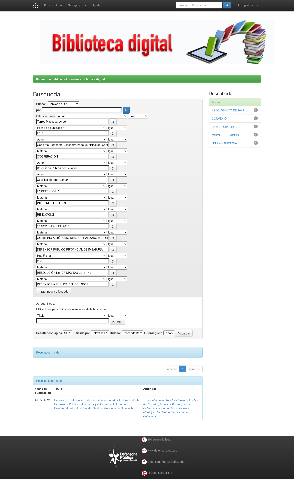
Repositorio (54, 5)
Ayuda (96, 5)
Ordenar (115, 333)
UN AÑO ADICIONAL (225, 143)
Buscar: (41, 104)
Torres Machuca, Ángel (158, 400)
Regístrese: (248, 5)
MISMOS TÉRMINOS (225, 135)
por (38, 110)
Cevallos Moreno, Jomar (175, 404)
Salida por (83, 333)
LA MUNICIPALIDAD (224, 127)
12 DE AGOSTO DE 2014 (228, 110)
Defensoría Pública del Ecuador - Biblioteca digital (70, 79)
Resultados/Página (49, 333)
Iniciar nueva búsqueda (53, 291)
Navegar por (76, 5)
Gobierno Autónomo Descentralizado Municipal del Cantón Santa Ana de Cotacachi (166, 412)
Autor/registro (153, 333)
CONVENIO (219, 118)
